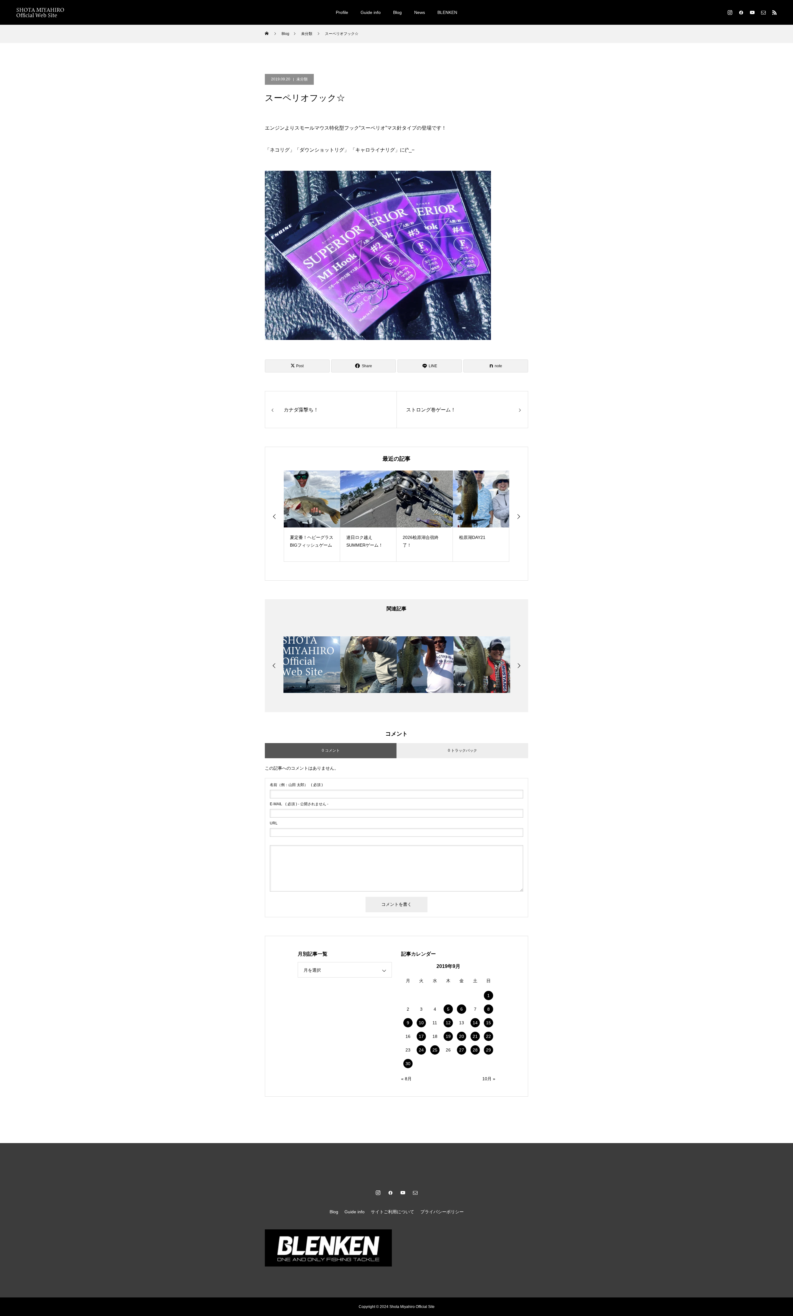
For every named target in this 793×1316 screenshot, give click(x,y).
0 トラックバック (462, 750)
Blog (397, 12)
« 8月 (406, 1078)
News (419, 12)
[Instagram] (730, 12)
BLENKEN (447, 12)
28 (475, 1049)
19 (448, 1036)
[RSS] (774, 12)
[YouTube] (752, 12)
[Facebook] (741, 12)
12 (448, 1022)
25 (434, 1049)
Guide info (371, 12)
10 (421, 1022)
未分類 (302, 79)
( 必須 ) (296, 785)
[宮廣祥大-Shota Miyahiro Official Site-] (40, 12)
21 (475, 1036)
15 (488, 1022)
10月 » (488, 1078)
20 (461, 1036)
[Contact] (763, 12)
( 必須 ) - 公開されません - (299, 804)
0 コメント (331, 750)
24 (421, 1049)
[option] (312, 516)
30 (407, 1063)
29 (488, 1049)
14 (475, 1022)
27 (461, 1049)
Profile (342, 12)
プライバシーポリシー (442, 1211)
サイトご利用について (392, 1211)
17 (421, 1036)
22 (488, 1036)
